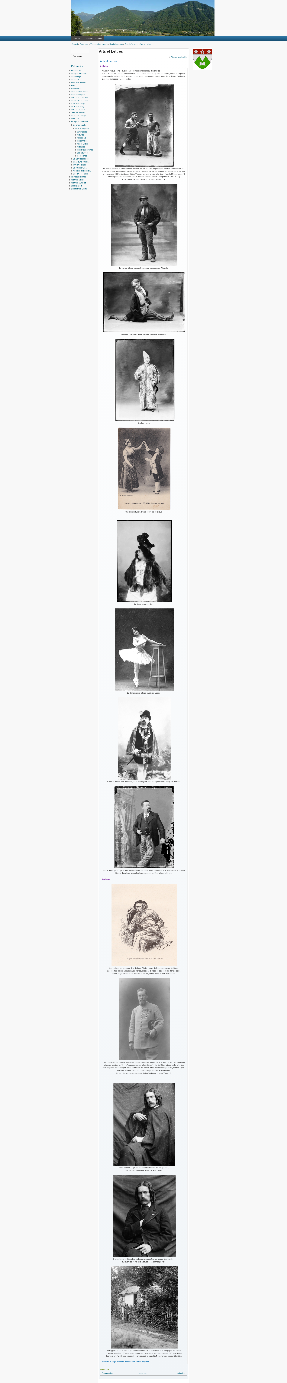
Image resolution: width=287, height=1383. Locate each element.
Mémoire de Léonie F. (82, 170)
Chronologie (76, 76)
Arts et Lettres (145, 44)
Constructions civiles (79, 91)
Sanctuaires (76, 88)
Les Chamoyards (78, 109)
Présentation (76, 70)
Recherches (82, 155)
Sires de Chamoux (78, 82)
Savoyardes (82, 131)
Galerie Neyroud (131, 44)
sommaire (143, 1373)
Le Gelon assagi (77, 106)
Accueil (76, 38)
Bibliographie (76, 185)
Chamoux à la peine (79, 100)
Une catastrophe (78, 94)
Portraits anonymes (85, 149)
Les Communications (79, 97)
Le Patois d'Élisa (80, 167)
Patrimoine (84, 44)
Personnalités (82, 140)
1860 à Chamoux (78, 112)
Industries (75, 118)
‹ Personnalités (107, 1373)
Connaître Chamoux (93, 38)
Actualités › (181, 1373)
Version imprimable (179, 57)
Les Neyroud (82, 152)
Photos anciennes (78, 176)
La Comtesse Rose (81, 158)
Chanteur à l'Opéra (80, 161)
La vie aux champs (78, 115)
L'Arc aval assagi (78, 103)
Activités (80, 134)
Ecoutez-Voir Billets (79, 188)
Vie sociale (81, 137)
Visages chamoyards (98, 44)
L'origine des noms (79, 73)
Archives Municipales (79, 182)
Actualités (81, 146)
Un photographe (116, 44)
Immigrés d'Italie (79, 164)
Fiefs (73, 85)
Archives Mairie (77, 179)
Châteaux (75, 79)
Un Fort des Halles (80, 173)
